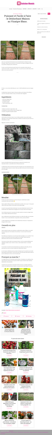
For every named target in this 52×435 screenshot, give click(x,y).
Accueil (10, 8)
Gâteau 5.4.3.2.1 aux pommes (42, 29)
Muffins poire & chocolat (41, 21)
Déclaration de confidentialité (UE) (43, 432)
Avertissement (3, 433)
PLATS (39, 8)
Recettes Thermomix (17, 8)
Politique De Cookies (14, 432)
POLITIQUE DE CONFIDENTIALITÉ (5, 432)
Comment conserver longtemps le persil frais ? (25, 352)
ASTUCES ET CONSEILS (17, 13)
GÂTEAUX (29, 8)
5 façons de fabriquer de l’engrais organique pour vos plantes (25, 369)
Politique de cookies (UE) (33, 432)
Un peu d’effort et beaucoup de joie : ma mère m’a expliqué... (26, 422)
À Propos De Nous (26, 432)
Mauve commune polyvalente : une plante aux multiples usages (9, 422)
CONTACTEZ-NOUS (20, 432)
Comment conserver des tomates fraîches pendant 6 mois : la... (25, 386)
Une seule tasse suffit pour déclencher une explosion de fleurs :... (9, 369)
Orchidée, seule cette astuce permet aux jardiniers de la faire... (9, 386)
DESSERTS (35, 8)
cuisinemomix (11, 431)
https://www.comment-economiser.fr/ (13, 310)
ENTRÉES (25, 8)
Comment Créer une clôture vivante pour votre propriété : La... (25, 403)
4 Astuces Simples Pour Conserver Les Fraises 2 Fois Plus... (9, 352)
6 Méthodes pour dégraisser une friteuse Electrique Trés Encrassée (9, 404)
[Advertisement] (18, 32)
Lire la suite (9, 355)
